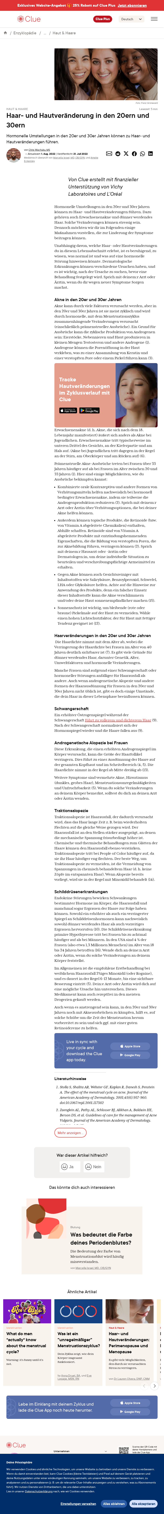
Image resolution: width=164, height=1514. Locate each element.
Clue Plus (103, 19)
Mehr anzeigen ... (70, 1132)
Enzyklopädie (24, 33)
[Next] (154, 1386)
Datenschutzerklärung (39, 1491)
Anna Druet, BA (70, 1375)
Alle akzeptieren (143, 1504)
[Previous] (144, 1386)
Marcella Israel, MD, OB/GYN (69, 157)
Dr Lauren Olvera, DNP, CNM (132, 1379)
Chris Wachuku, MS (39, 150)
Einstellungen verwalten (78, 1504)
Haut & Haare (64, 33)
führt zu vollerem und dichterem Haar (118, 720)
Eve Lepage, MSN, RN (75, 1377)
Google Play (132, 1055)
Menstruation (14, 1328)
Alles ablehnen (114, 1504)
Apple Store (132, 1046)
